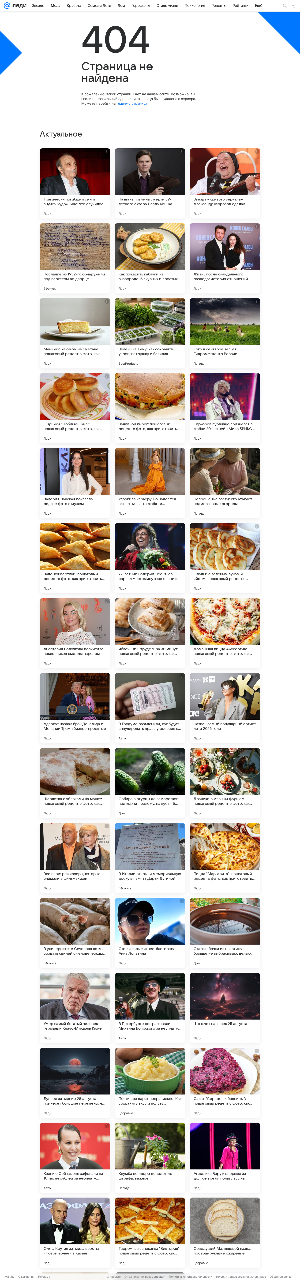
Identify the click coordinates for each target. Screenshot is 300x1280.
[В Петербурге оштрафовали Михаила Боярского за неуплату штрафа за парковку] (150, 1008)
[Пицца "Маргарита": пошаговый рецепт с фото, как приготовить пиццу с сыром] (225, 858)
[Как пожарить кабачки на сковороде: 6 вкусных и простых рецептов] (150, 258)
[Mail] (7, 5)
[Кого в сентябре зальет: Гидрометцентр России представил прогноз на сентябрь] (225, 333)
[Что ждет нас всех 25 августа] (225, 1008)
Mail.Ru (10, 1276)
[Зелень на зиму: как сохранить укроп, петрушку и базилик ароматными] (150, 333)
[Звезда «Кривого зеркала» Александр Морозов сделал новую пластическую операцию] (225, 183)
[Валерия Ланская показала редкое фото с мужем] (75, 483)
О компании (26, 1276)
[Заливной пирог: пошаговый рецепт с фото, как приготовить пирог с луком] (150, 408)
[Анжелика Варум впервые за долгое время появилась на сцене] (225, 1158)
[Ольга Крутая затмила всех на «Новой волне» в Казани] (75, 1233)
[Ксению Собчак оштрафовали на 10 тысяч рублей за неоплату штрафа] (75, 1158)
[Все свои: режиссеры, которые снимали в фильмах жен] (75, 858)
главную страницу (131, 103)
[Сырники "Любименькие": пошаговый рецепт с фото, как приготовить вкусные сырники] (75, 408)
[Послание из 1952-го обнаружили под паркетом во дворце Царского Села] (75, 258)
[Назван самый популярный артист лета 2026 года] (225, 708)
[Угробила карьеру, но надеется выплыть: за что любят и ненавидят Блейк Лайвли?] (150, 483)
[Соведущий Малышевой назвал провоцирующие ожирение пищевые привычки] (225, 1233)
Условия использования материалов (241, 1276)
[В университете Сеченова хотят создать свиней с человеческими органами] (75, 933)
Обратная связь (281, 1276)
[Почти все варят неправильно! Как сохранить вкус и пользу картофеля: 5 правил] (150, 1083)
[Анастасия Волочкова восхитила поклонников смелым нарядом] (75, 633)
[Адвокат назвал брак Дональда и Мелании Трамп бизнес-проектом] (75, 708)
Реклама (44, 1276)
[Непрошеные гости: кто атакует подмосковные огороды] (225, 483)
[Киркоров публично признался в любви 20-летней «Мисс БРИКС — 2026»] (225, 408)
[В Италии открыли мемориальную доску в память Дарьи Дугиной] (150, 858)
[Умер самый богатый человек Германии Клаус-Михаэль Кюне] (75, 1008)
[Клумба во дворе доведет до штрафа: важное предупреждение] (150, 1158)
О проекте (114, 1276)
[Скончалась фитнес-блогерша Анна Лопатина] (150, 933)
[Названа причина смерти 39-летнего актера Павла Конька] (150, 183)
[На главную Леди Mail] (18, 5)
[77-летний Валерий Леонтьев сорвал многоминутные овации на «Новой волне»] (150, 558)
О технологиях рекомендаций (144, 1276)
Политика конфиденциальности (190, 1276)
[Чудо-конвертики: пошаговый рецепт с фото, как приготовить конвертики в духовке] (75, 558)
